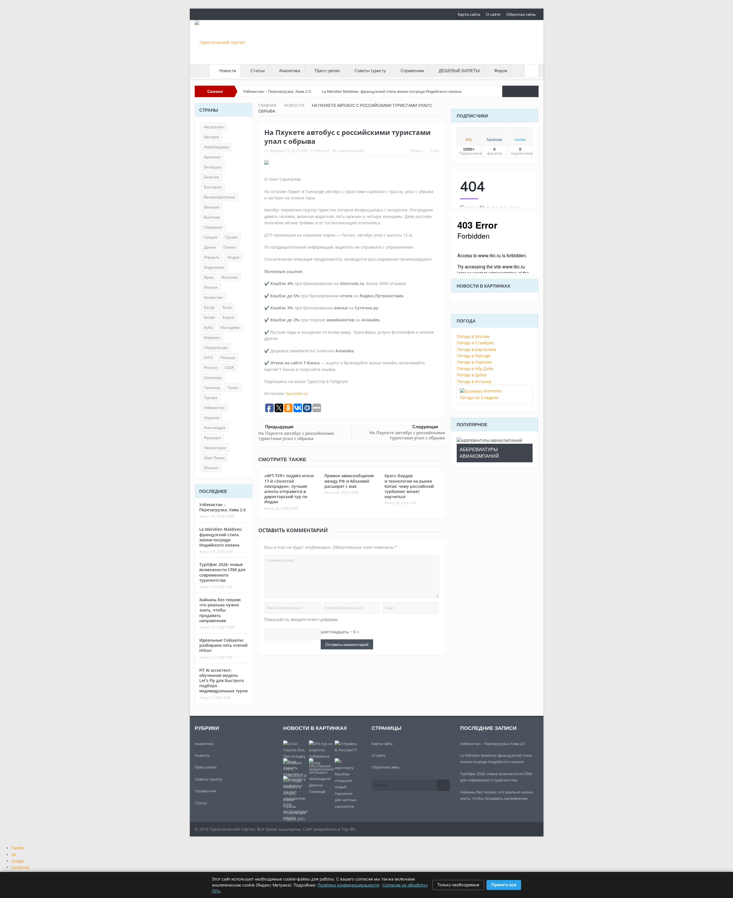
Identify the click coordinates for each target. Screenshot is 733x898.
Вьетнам (212, 217)
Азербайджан (216, 147)
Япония (211, 467)
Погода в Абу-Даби (475, 368)
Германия (213, 227)
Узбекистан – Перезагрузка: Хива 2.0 (277, 91)
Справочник (412, 70)
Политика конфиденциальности (348, 885)
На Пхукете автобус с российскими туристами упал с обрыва (296, 435)
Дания (210, 247)
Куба (208, 327)
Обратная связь (521, 14)
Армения (212, 157)
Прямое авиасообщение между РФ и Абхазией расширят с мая (349, 481)
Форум (500, 70)
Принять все (503, 884)
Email (434, 150)
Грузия (231, 237)
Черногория (215, 447)
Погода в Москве (473, 336)
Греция (210, 237)
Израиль (212, 257)
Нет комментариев (348, 150)
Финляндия (214, 427)
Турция (210, 397)
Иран (209, 277)
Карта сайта (469, 14)
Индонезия (214, 267)
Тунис (233, 387)
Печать (416, 150)
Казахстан (213, 297)
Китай (209, 317)
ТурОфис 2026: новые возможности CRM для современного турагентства (222, 572)
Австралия (214, 127)
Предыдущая (279, 426)
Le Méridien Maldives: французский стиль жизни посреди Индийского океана (392, 91)
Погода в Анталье (474, 381)
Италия (211, 287)
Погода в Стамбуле (475, 342)
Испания (229, 277)
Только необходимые (458, 884)
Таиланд (212, 387)
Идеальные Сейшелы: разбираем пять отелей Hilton (223, 645)
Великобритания (219, 197)
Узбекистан (214, 407)
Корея (228, 317)
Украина (211, 417)
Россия (210, 367)
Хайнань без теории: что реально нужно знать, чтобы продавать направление (220, 610)
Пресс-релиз (327, 70)
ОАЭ (208, 357)
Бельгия (211, 177)
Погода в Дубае (472, 375)
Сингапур (213, 377)
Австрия (211, 137)
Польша (227, 357)
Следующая (425, 426)
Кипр (227, 307)
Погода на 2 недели (479, 397)
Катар (209, 307)
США (229, 367)
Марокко (212, 337)
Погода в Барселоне (476, 349)
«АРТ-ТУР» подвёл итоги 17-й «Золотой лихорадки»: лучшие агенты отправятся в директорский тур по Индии (289, 488)
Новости (227, 70)
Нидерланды (216, 347)
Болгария (213, 187)
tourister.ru (297, 393)
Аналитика (289, 70)
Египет (229, 247)
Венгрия (211, 207)
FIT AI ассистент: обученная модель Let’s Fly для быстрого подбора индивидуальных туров (223, 680)
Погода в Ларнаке (474, 362)
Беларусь (213, 167)
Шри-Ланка (214, 457)
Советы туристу (370, 70)
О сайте (493, 14)
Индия (233, 257)
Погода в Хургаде (473, 355)
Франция (212, 437)
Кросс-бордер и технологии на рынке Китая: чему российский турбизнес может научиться (409, 486)
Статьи (258, 70)
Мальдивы (230, 327)
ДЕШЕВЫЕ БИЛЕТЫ (459, 70)
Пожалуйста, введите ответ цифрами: (301, 619)
